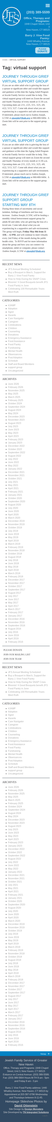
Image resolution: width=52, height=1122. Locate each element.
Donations (13, 334)
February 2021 (15, 491)
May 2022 (13, 465)
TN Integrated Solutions (36, 1112)
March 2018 (14, 573)
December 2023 (16, 416)
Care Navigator (16, 318)
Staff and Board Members (21, 364)
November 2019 (16, 524)
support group (15, 367)
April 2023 (13, 436)
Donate (42, 50)
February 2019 (15, 547)
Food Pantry (14, 344)
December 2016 (16, 619)
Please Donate (12, 650)
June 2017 (13, 599)
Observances (15, 354)
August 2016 (14, 628)
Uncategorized (15, 370)
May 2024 (13, 413)
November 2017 (16, 583)
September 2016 (16, 625)
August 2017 (14, 593)
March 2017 (14, 609)
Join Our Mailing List (16, 654)
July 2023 (13, 426)
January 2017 (15, 616)
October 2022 (15, 449)
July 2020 (13, 508)
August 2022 (14, 456)
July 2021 (13, 482)
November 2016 (16, 622)
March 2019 (14, 544)
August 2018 (14, 557)
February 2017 (15, 612)
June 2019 (13, 534)
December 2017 (16, 579)
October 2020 (15, 498)
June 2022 (13, 462)
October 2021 (15, 478)
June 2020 (13, 511)
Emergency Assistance (19, 338)
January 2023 (15, 442)
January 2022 (15, 469)
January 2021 (15, 495)
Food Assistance (16, 341)
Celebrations (14, 325)
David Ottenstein (26, 1105)
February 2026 (15, 387)
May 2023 (13, 433)
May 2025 (13, 393)
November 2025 (16, 390)
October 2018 (15, 553)
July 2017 (13, 596)
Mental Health (15, 351)
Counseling (14, 331)
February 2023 (15, 439)
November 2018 (16, 550)
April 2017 (13, 606)
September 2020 (16, 501)
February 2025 (15, 400)
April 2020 (13, 514)
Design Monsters (34, 1109)
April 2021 (13, 488)
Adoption (12, 308)
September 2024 (16, 407)
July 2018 (13, 560)
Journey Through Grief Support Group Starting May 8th (25, 200)
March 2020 (14, 518)
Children (12, 328)
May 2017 (13, 602)
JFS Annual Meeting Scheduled (24, 269)
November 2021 (16, 475)
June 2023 (13, 429)
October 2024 (15, 403)
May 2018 (13, 567)
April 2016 (13, 638)
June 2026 (13, 384)
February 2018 (15, 576)
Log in (44, 1116)
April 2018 (13, 570)
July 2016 (13, 632)
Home (5, 60)
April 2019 (13, 540)
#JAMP (12, 305)
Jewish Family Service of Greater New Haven (11, 17)
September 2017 (16, 589)
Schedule (13, 361)
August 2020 (14, 504)
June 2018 (13, 563)
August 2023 (14, 423)
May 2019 (13, 537)
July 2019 (13, 531)
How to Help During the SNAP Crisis (27, 279)
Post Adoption (15, 357)
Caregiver (13, 321)
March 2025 (14, 397)
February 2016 (15, 642)
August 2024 (14, 410)
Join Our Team (12, 659)
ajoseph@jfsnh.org (35, 251)
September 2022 (16, 452)
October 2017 (15, 586)
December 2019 (16, 521)
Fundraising (14, 348)
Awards (12, 315)
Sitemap (43, 1054)
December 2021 (16, 472)
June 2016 (13, 635)
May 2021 (13, 485)
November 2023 (16, 420)
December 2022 (16, 446)
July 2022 (13, 459)
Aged (11, 312)
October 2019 (15, 527)
